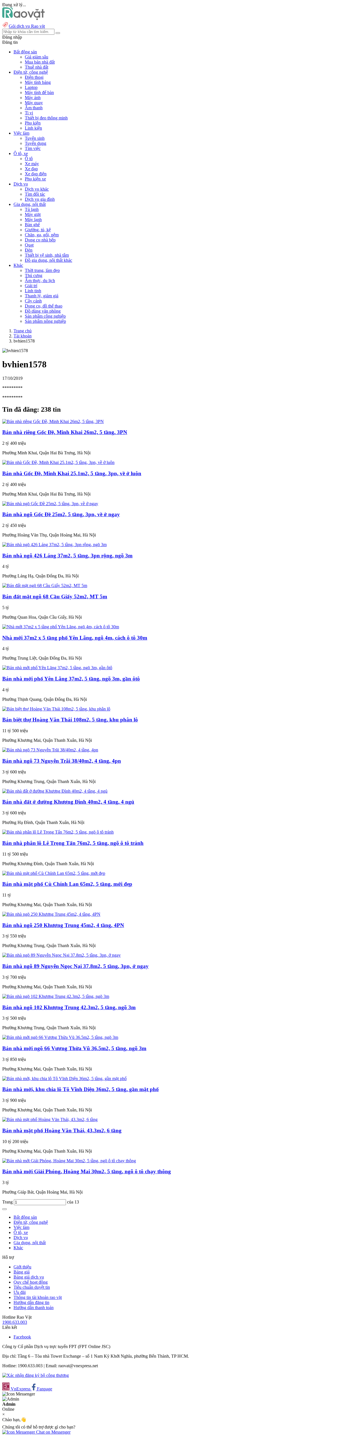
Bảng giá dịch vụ (29, 1277)
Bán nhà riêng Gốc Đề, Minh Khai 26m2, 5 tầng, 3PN (64, 432)
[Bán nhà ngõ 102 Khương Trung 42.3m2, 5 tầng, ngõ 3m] (55, 996)
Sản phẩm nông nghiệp (45, 321)
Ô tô (29, 158)
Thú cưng (33, 275)
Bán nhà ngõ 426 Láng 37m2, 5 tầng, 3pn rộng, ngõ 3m (67, 556)
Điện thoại (34, 77)
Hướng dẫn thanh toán (34, 1307)
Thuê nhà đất (36, 67)
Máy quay (34, 102)
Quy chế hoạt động (31, 1282)
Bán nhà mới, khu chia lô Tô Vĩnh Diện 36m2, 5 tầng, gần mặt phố (80, 1089)
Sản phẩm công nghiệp (45, 316)
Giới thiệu (22, 1266)
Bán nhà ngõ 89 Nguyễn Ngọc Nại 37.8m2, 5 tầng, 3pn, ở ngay (75, 966)
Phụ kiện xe (35, 178)
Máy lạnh (33, 219)
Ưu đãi (20, 1292)
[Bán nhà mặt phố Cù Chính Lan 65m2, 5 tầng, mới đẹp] (53, 873)
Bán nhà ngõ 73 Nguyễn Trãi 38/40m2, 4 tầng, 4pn (61, 761)
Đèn (28, 250)
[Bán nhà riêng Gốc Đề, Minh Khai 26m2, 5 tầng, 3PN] (53, 421)
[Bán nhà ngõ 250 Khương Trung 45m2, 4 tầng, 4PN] (51, 914)
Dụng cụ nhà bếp (40, 239)
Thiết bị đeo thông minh (46, 117)
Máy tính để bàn (39, 92)
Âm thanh (34, 107)
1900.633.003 (14, 1322)
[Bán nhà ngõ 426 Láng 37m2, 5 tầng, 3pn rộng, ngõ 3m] (54, 544)
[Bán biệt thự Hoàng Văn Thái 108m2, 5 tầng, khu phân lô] (56, 708)
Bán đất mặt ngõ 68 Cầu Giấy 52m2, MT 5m (54, 596)
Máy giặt (33, 214)
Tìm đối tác (35, 194)
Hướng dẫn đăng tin (31, 1302)
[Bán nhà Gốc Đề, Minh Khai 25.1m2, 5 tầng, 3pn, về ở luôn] (58, 462)
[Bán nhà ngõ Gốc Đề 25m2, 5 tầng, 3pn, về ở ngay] (50, 503)
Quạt (29, 245)
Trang (8, 1202)
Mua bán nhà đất (40, 62)
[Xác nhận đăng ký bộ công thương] (35, 1375)
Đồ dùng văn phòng (43, 311)
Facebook (22, 1336)
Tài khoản (23, 335)
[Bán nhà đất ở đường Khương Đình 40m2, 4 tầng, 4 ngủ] (54, 791)
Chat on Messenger (53, 1432)
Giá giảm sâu (36, 56)
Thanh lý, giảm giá (41, 295)
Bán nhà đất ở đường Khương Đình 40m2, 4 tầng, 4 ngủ (68, 802)
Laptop (31, 87)
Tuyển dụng (35, 143)
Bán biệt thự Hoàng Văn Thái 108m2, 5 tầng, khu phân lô (70, 720)
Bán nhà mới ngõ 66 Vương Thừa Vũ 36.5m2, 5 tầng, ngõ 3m (74, 1048)
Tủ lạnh (32, 209)
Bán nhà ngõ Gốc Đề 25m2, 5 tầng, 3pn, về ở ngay (61, 514)
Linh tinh (33, 290)
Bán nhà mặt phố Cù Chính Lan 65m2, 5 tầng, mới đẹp (67, 884)
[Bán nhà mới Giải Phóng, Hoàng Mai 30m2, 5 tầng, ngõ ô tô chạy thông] (69, 1160)
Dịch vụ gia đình (40, 199)
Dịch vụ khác (37, 189)
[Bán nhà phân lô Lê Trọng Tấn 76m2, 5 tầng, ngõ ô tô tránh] (58, 832)
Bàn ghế (32, 224)
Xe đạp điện (36, 173)
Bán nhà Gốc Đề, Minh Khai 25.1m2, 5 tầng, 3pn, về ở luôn (71, 473)
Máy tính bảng (38, 82)
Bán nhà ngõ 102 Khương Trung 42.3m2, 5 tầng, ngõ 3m (69, 1007)
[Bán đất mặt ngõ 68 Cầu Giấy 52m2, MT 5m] (44, 585)
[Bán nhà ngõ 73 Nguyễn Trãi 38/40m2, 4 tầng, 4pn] (50, 749)
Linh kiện (33, 128)
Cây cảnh (33, 300)
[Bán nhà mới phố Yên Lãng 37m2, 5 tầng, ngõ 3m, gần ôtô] (57, 667)
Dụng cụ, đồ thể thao (43, 306)
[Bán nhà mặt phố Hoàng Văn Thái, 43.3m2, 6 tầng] (50, 1119)
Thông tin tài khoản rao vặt (38, 1297)
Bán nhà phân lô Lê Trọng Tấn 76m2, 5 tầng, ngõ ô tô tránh (73, 843)
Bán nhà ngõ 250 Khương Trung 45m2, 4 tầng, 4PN (63, 925)
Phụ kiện (33, 123)
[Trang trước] (4, 1209)
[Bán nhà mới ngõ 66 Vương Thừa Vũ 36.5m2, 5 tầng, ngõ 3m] (60, 1037)
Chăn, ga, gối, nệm (42, 234)
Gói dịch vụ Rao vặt (27, 26)
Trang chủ (23, 330)
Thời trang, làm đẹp (42, 270)
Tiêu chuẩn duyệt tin (32, 1287)
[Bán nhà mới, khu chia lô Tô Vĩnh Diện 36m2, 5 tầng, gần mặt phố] (64, 1078)
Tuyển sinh (35, 138)
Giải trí (31, 285)
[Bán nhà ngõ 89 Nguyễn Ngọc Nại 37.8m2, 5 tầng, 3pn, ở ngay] (61, 955)
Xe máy (32, 163)
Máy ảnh (33, 97)
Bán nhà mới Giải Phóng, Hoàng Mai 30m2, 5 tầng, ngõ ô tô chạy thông (86, 1171)
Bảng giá (22, 1272)
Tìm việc (33, 148)
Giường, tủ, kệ (38, 229)
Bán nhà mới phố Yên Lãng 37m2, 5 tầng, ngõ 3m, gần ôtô (71, 679)
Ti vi (29, 112)
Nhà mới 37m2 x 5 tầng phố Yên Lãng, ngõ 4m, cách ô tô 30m (74, 638)
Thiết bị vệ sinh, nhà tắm (47, 255)
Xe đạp (31, 168)
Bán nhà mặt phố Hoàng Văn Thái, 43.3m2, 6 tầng (62, 1130)
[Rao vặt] (23, 18)
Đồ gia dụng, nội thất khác (48, 260)
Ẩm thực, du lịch (40, 280)
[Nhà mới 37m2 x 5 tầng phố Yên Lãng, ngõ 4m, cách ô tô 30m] (60, 626)
